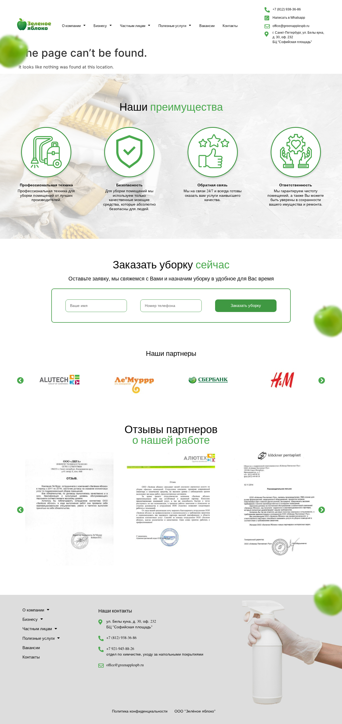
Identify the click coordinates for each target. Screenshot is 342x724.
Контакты (230, 25)
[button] (20, 380)
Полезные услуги (172, 25)
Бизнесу (100, 25)
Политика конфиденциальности (140, 711)
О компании (71, 25)
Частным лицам (132, 25)
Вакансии (207, 25)
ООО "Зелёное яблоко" (195, 711)
